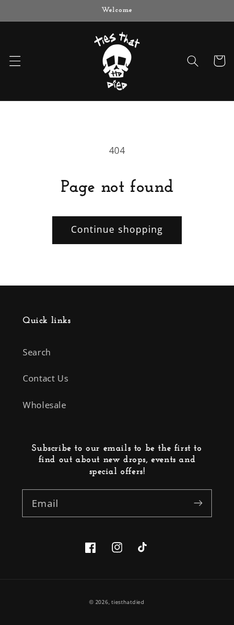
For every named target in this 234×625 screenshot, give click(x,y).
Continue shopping (117, 229)
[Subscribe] (198, 503)
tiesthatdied (128, 602)
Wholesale (44, 404)
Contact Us (45, 378)
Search (37, 352)
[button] (15, 61)
